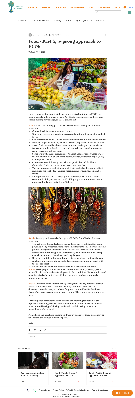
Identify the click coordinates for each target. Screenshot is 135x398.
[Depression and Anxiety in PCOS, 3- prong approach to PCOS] (33, 360)
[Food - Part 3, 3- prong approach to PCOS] (67, 360)
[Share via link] (45, 330)
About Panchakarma (40, 20)
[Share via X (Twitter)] (35, 330)
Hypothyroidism (84, 20)
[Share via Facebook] (29, 330)
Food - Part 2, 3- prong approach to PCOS (100, 374)
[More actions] (105, 35)
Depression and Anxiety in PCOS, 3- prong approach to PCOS (32, 374)
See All (114, 348)
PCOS (68, 20)
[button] (46, 7)
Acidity (57, 20)
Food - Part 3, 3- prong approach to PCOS (66, 374)
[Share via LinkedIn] (40, 330)
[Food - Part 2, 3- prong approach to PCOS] (101, 360)
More (98, 20)
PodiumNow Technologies (70, 396)
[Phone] (28, 390)
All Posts (22, 20)
